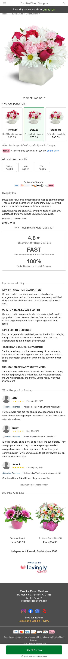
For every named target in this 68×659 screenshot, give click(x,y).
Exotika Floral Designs (34, 3)
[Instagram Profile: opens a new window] (23, 611)
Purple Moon (29, 436)
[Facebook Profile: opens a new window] (30, 611)
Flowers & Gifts (17, 13)
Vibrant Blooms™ (31, 406)
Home (4, 13)
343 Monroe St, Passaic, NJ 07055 (34, 594)
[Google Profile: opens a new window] (37, 611)
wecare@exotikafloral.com (34, 600)
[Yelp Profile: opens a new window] (44, 611)
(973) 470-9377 (34, 597)
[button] (61, 652)
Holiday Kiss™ (30, 473)
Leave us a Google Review (34, 621)
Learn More (53, 150)
